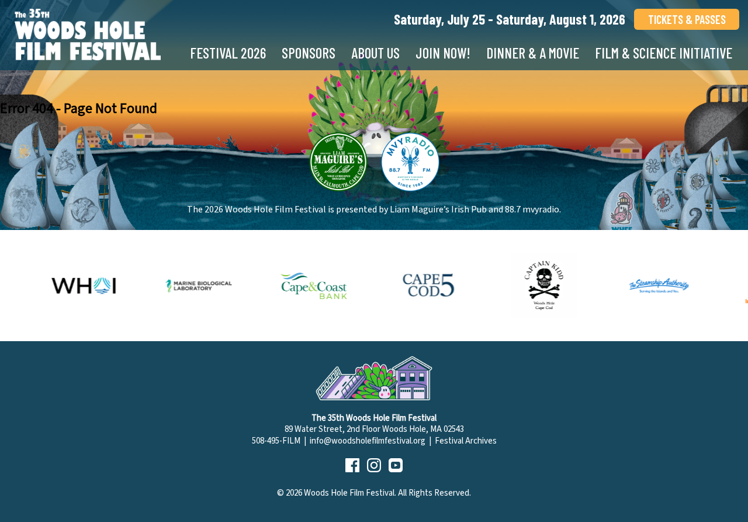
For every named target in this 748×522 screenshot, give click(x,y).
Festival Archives (466, 441)
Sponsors (308, 52)
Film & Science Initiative (663, 52)
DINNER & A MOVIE (532, 52)
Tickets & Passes (687, 19)
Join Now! (442, 52)
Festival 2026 (228, 52)
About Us (375, 52)
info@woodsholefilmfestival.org (367, 441)
